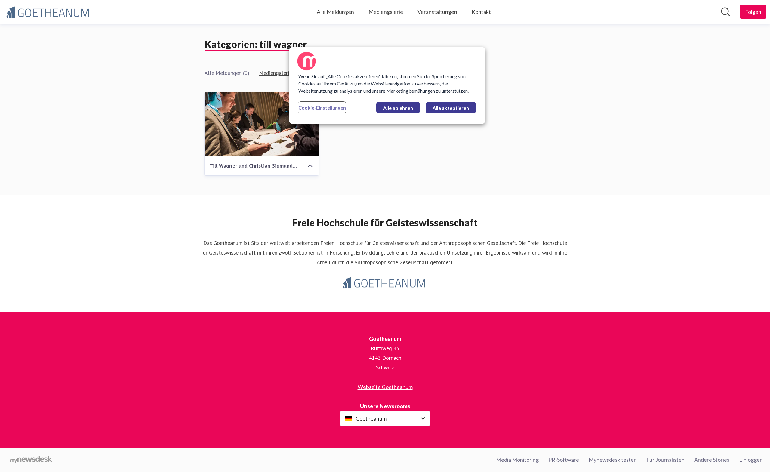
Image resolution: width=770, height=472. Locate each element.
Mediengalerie (385, 11)
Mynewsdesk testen (613, 459)
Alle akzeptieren (451, 108)
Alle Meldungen (335, 11)
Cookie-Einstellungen (322, 107)
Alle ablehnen (398, 108)
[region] (387, 85)
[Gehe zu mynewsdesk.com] (31, 460)
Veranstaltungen (437, 11)
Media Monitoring (517, 459)
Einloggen (751, 459)
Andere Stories (711, 459)
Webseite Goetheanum (385, 387)
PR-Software (563, 459)
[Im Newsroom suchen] (725, 12)
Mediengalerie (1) (279, 72)
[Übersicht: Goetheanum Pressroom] (49, 12)
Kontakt (481, 11)
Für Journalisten (665, 459)
